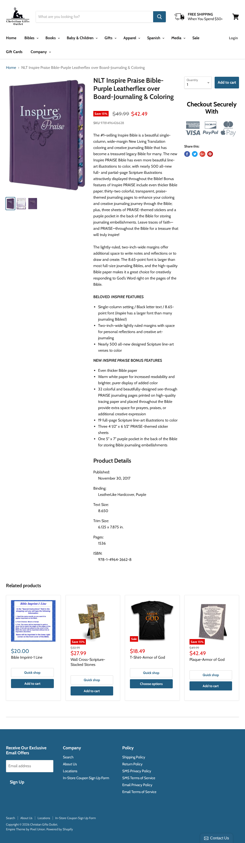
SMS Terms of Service (138, 778)
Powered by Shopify (59, 829)
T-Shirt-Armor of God (147, 657)
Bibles (29, 38)
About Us (70, 764)
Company (39, 51)
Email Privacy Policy (137, 785)
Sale (195, 38)
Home (11, 38)
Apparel (130, 38)
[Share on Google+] (202, 154)
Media (176, 38)
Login (233, 38)
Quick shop (32, 672)
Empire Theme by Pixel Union (25, 829)
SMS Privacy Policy (136, 771)
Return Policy (132, 764)
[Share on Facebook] (187, 154)
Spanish (154, 38)
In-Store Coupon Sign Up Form (86, 778)
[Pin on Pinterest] (210, 154)
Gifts (109, 38)
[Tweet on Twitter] (195, 154)
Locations (70, 771)
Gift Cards (14, 51)
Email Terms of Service (139, 792)
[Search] (159, 16)
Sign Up (17, 782)
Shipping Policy (133, 757)
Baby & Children (81, 38)
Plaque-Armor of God (207, 659)
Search (68, 757)
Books (51, 38)
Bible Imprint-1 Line (26, 657)
